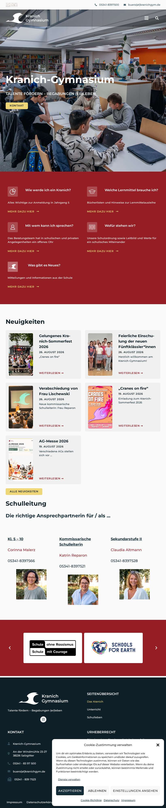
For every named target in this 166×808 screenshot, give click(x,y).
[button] (158, 745)
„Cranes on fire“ (133, 388)
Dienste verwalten (69, 779)
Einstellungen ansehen (135, 791)
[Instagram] (43, 719)
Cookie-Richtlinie (91, 800)
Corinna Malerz (21, 550)
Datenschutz (111, 800)
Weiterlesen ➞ (51, 372)
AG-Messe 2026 (53, 441)
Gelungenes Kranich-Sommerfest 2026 (55, 341)
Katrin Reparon (73, 555)
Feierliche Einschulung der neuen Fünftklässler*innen (137, 341)
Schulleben (94, 717)
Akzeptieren (70, 791)
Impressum (128, 800)
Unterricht (94, 709)
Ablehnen (97, 791)
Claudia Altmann (126, 550)
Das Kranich (95, 701)
